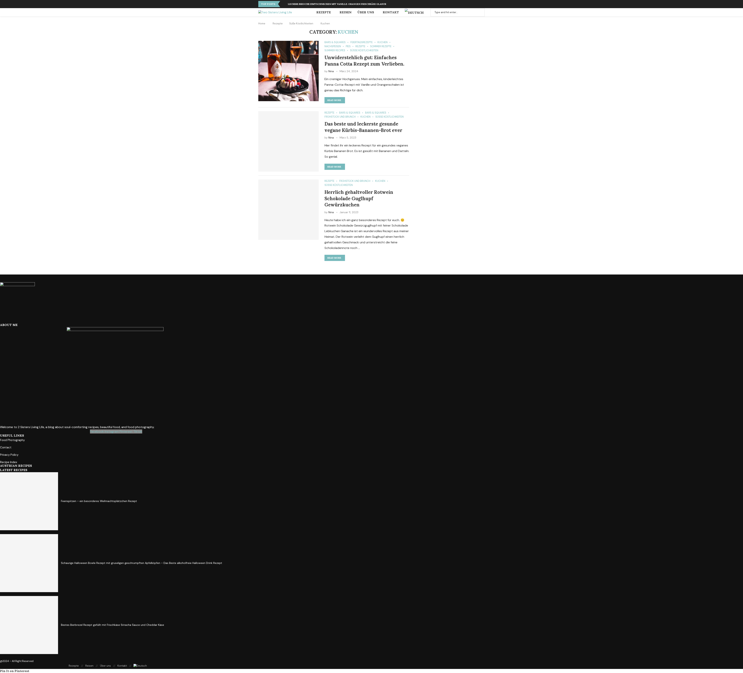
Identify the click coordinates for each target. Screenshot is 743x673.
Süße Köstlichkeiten (301, 23)
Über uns (365, 12)
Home (261, 23)
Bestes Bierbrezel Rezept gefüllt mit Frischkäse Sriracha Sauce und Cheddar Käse (112, 625)
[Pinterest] (475, 4)
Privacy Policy (9, 454)
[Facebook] (479, 4)
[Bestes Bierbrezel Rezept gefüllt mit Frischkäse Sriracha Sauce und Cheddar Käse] (29, 625)
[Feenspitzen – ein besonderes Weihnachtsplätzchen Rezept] (29, 501)
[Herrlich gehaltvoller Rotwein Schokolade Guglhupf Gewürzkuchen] (288, 210)
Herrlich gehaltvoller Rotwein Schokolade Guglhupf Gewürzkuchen (358, 198)
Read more (334, 100)
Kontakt (391, 12)
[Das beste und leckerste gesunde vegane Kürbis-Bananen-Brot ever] (288, 141)
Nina (331, 71)
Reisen (346, 12)
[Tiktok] (484, 4)
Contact (5, 447)
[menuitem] (416, 12)
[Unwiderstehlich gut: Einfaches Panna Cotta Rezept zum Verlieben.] (288, 71)
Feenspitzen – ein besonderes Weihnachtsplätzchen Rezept (99, 501)
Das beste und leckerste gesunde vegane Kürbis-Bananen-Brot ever (363, 127)
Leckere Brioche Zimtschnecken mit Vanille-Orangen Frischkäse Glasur (337, 4)
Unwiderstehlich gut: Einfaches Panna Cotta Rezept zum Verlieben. (364, 61)
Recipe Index (8, 462)
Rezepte (323, 12)
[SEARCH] (480, 12)
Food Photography (12, 440)
